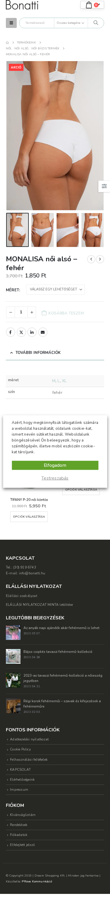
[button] (11, 23)
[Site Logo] (22, 5)
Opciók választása (46, 489)
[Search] (96, 23)
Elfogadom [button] (55, 465)
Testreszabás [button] (54, 478)
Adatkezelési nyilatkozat (29, 733)
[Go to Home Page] (7, 43)
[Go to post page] (13, 625)
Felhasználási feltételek (29, 753)
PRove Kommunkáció (37, 875)
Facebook (10, 332)
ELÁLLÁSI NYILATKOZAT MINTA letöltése (39, 598)
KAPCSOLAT (20, 763)
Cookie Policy (20, 743)
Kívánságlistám (22, 808)
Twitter (21, 332)
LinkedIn (32, 332)
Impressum (19, 783)
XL (64, 381)
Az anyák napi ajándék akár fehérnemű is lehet (61, 621)
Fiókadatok (18, 828)
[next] (100, 259)
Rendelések (18, 818)
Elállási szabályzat (21, 589)
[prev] (91, 259)
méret (12, 290)
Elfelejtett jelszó (22, 838)
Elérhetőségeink (22, 773)
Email (43, 332)
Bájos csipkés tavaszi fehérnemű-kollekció (57, 645)
